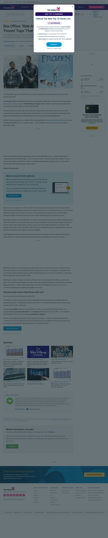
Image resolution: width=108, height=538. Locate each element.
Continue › (54, 44)
